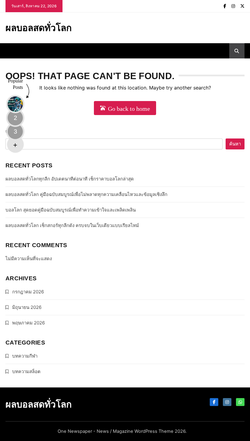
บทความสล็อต (26, 371)
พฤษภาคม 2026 (28, 323)
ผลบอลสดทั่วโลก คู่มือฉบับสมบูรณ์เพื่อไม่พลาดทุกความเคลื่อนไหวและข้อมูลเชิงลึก (86, 194)
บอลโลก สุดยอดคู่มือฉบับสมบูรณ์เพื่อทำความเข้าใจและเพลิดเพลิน (70, 210)
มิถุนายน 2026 (26, 307)
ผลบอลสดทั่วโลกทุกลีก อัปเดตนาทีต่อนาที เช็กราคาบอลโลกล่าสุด (69, 179)
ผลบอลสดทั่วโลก (38, 27)
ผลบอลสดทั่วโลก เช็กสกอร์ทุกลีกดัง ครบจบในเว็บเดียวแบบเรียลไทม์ (72, 225)
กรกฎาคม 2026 (28, 292)
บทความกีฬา (25, 356)
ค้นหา (13, 131)
